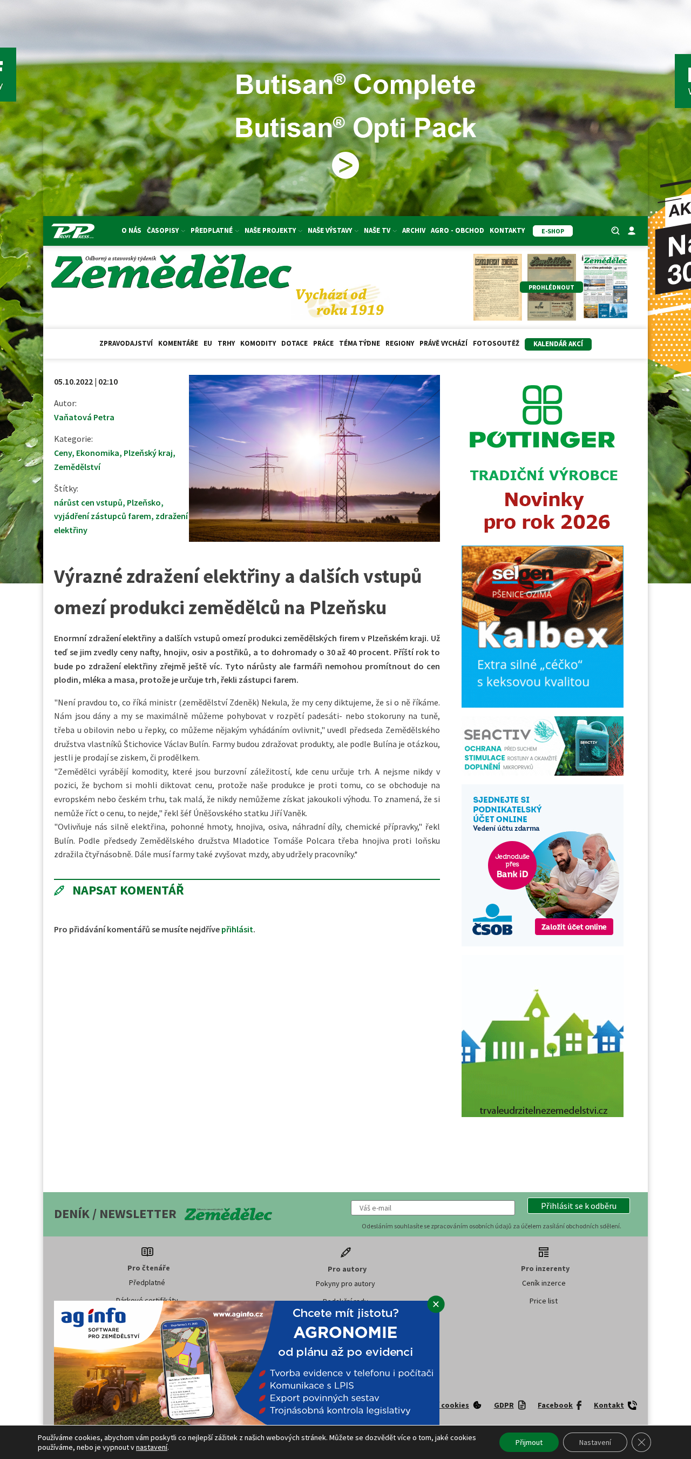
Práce (323, 343)
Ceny (63, 452)
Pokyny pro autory (345, 1283)
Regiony (399, 343)
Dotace (294, 343)
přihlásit (237, 929)
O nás (131, 230)
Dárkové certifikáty (147, 1300)
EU (208, 343)
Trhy (226, 343)
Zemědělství (77, 466)
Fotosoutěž (496, 343)
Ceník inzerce (544, 1283)
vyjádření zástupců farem (102, 515)
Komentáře (178, 343)
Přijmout (529, 1442)
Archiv (413, 230)
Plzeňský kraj (148, 452)
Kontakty (507, 230)
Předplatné (147, 1282)
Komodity (258, 343)
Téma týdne (359, 343)
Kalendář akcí (558, 343)
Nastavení (595, 1442)
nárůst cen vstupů (88, 502)
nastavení (151, 1447)
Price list (544, 1301)
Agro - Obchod (457, 230)
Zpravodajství (126, 343)
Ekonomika (97, 452)
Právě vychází (443, 343)
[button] (578, 1206)
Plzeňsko (144, 502)
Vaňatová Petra (84, 417)
